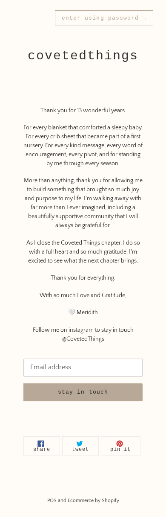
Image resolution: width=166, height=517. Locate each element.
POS (52, 500)
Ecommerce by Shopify (93, 500)
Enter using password (104, 18)
